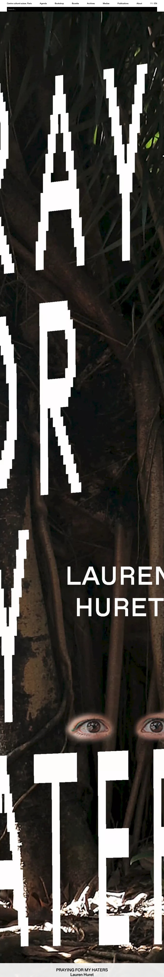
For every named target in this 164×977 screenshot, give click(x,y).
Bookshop (59, 3)
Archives (91, 3)
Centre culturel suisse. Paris (19, 3)
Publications (123, 3)
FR (151, 3)
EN (155, 3)
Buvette (75, 3)
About (139, 3)
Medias (106, 3)
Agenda (43, 3)
